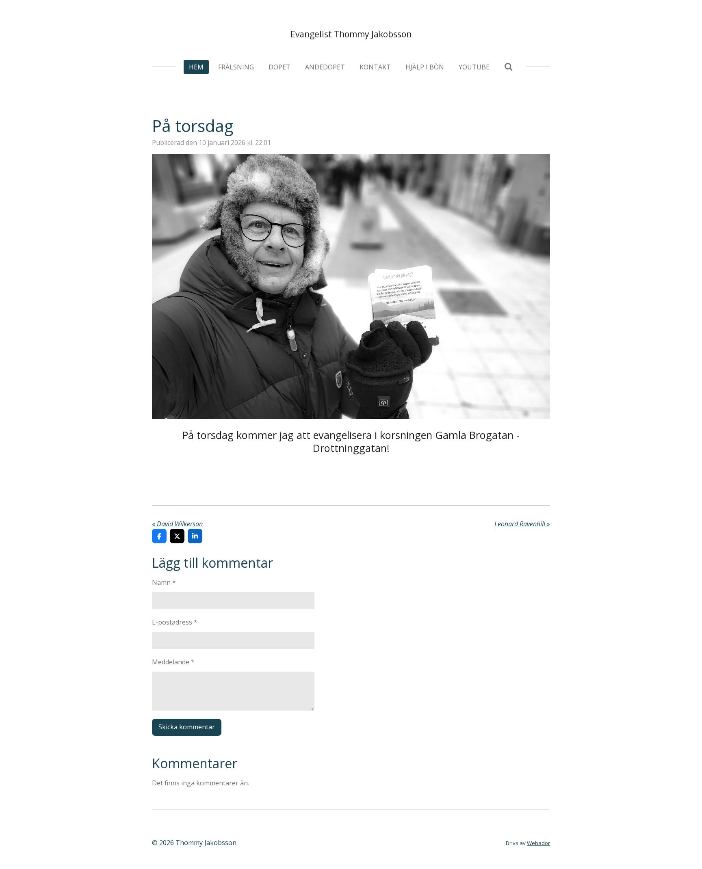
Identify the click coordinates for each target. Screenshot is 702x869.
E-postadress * (174, 622)
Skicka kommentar (186, 726)
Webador (538, 843)
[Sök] (508, 66)
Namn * (164, 582)
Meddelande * (173, 661)
